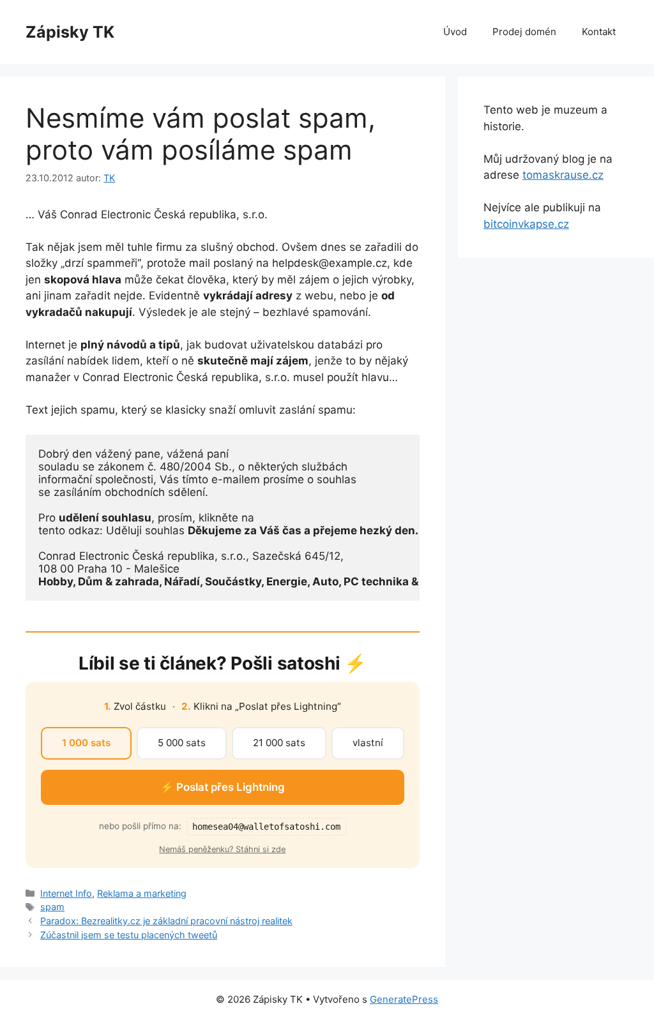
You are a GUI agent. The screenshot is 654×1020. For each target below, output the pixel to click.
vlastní (368, 743)
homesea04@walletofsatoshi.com (266, 826)
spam (52, 906)
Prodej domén (524, 32)
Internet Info (66, 893)
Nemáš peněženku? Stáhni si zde (222, 849)
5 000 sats (182, 743)
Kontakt (599, 32)
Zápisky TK (70, 31)
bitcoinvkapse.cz (526, 224)
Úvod (455, 32)
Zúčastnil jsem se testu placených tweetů (128, 934)
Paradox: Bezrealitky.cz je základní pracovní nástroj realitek (166, 920)
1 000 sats (86, 743)
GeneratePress (404, 999)
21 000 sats (279, 743)
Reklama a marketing (141, 893)
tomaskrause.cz (563, 175)
